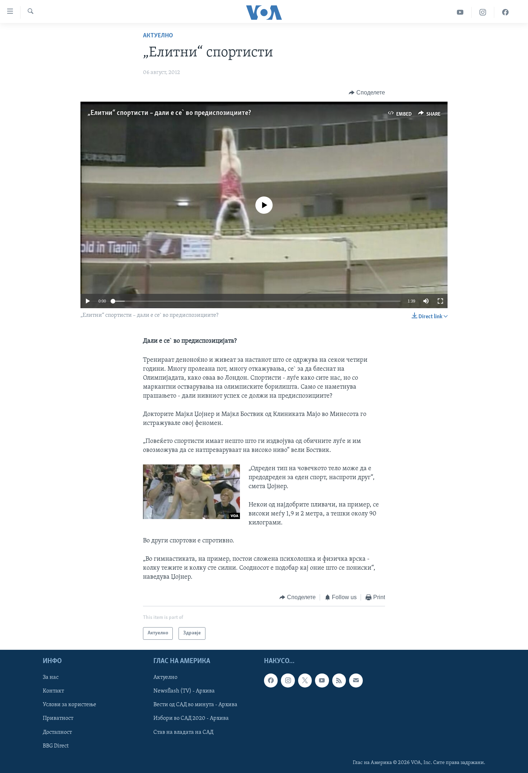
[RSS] (339, 680)
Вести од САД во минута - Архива (195, 705)
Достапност (57, 732)
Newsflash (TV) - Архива (184, 691)
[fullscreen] (440, 301)
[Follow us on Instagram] (288, 680)
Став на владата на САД (183, 732)
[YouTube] (460, 12)
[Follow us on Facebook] (271, 680)
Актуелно (158, 36)
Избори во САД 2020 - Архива (191, 718)
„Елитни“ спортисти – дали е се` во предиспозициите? (169, 113)
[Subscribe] (356, 680)
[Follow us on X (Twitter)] (305, 680)
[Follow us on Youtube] (322, 680)
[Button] (367, 92)
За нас (51, 677)
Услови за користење (69, 705)
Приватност (58, 718)
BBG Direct (56, 746)
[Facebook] (505, 12)
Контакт (53, 691)
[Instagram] (483, 12)
